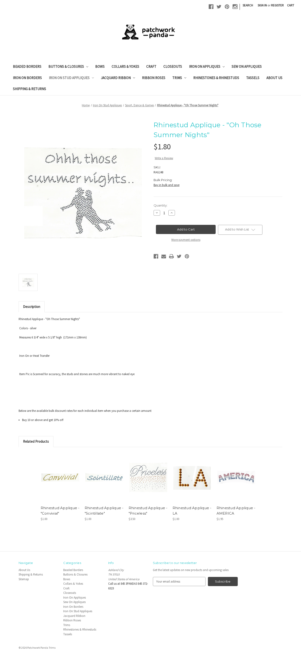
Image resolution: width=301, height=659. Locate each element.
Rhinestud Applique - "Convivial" (60, 511)
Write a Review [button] (164, 158)
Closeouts (172, 66)
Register (277, 5)
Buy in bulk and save (166, 185)
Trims (177, 77)
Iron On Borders (27, 77)
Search (248, 5)
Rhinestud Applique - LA (192, 511)
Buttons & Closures (66, 66)
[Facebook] (211, 6)
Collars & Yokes (125, 66)
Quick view (59, 473)
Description (31, 306)
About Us (274, 77)
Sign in (262, 5)
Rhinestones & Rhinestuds (216, 77)
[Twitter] (219, 6)
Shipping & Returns (29, 89)
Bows (100, 66)
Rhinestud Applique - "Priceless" (148, 511)
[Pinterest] (227, 6)
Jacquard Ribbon (116, 77)
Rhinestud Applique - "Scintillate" (104, 511)
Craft (151, 66)
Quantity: (160, 205)
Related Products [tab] (36, 441)
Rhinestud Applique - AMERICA (236, 511)
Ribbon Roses (153, 77)
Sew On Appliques (247, 66)
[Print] (171, 256)
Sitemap (24, 579)
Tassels (252, 77)
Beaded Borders (27, 66)
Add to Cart (60, 481)
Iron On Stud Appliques (69, 77)
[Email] (163, 256)
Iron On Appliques (204, 66)
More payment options (185, 240)
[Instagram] (235, 6)
